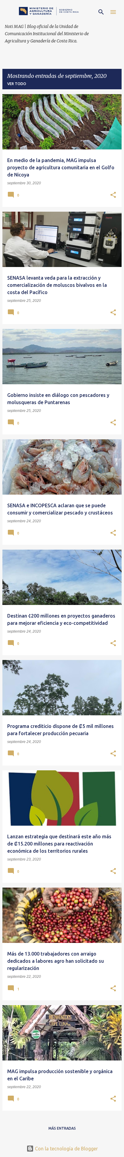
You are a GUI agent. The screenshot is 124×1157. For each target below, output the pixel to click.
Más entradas (62, 1128)
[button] (113, 195)
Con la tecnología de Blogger (66, 1148)
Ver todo (16, 84)
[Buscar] (101, 12)
